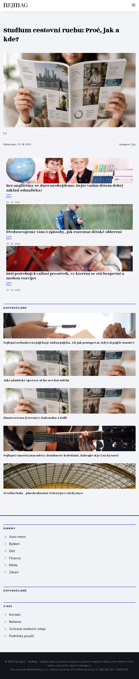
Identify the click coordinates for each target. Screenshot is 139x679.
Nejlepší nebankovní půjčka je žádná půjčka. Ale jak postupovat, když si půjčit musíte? (69, 342)
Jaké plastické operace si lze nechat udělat (36, 380)
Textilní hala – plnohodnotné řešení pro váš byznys (43, 493)
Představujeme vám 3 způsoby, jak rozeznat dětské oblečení (64, 232)
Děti (133, 144)
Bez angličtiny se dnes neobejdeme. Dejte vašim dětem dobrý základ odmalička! (65, 188)
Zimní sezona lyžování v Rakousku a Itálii (35, 418)
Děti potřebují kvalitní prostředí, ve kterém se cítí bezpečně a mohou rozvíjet (65, 276)
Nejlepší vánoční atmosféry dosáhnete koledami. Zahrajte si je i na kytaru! (61, 455)
